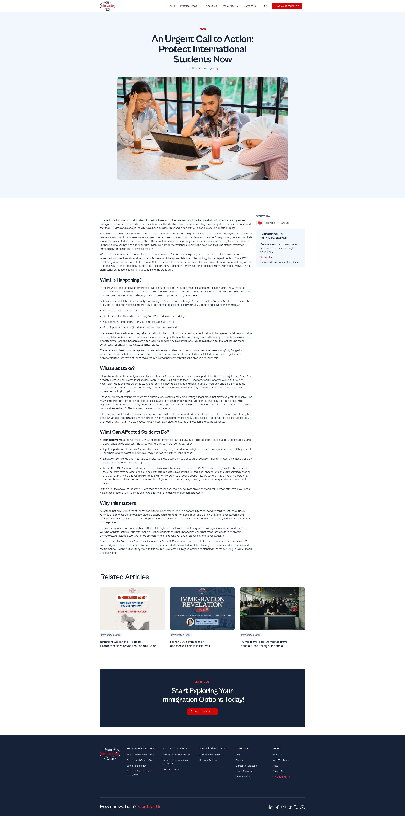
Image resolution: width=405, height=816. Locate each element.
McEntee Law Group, (130, 535)
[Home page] (110, 754)
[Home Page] (107, 6)
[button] (190, 6)
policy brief (130, 233)
